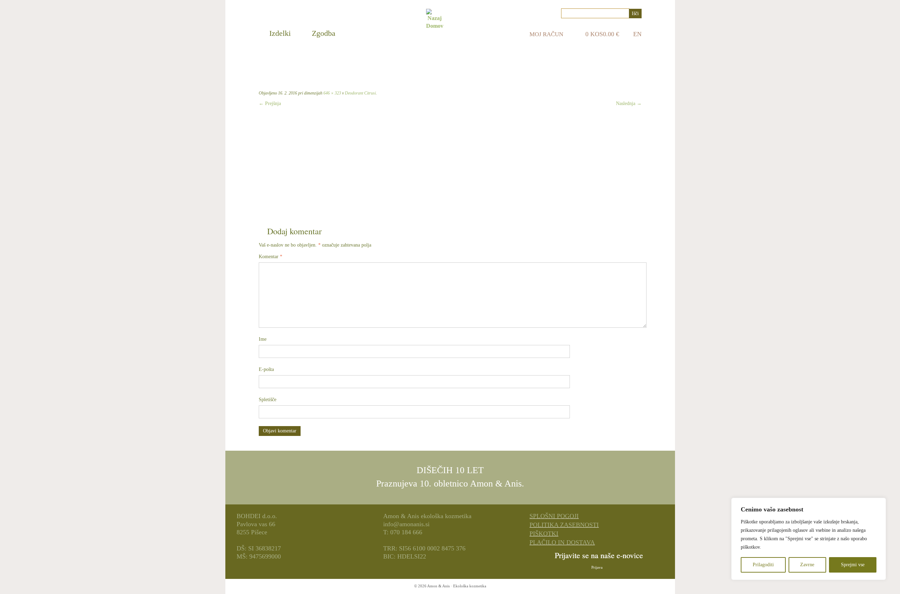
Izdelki (280, 33)
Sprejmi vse (852, 564)
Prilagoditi (763, 564)
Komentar (270, 256)
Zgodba (323, 33)
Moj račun (546, 34)
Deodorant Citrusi (360, 93)
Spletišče (267, 399)
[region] (808, 539)
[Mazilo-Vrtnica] (450, 164)
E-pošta (266, 369)
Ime (262, 339)
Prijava (597, 567)
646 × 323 (331, 93)
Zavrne (807, 564)
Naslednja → (629, 103)
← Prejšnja (270, 103)
